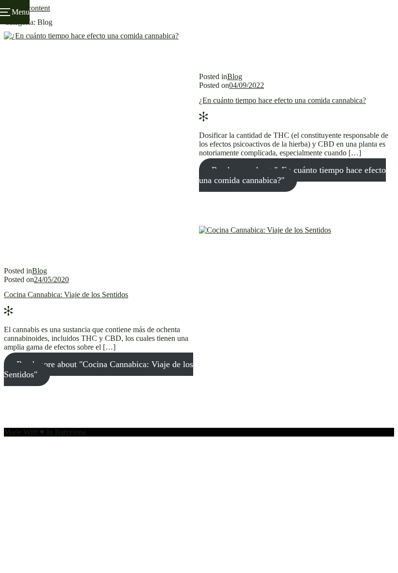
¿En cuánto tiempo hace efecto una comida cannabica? (282, 100)
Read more (292, 175)
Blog (234, 76)
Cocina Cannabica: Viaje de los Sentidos (66, 294)
